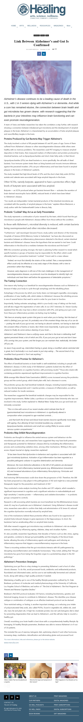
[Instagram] (12, 697)
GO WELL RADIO (34, 709)
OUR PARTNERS (34, 700)
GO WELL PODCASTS (36, 705)
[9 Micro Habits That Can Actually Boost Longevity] (16, 670)
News (47, 35)
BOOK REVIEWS (34, 714)
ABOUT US (32, 696)
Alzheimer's (36, 35)
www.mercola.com (11, 643)
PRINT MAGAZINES (60, 696)
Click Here (7, 710)
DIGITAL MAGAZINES (61, 700)
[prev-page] (5, 686)
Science (42, 35)
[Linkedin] (44, 54)
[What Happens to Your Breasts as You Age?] (67, 670)
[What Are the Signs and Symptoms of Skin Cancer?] (41, 670)
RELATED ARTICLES (11, 659)
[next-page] (8, 686)
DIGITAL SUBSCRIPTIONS (62, 709)
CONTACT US (8, 702)
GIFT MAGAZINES (60, 714)
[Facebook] (39, 54)
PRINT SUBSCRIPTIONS (62, 705)
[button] (77, 30)
